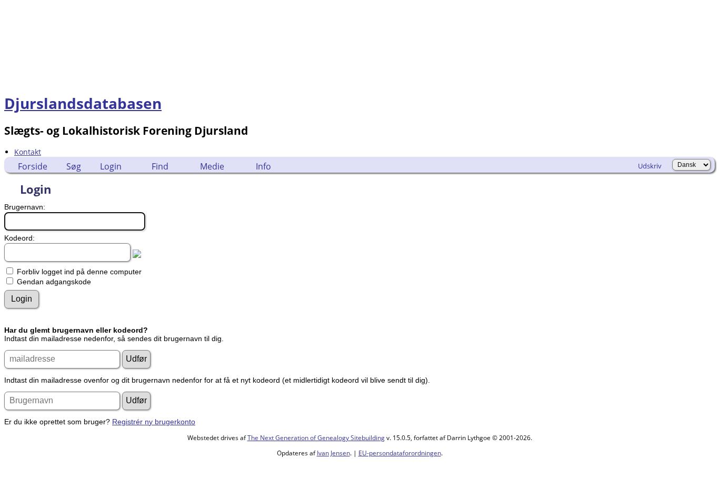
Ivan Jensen (333, 453)
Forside (32, 166)
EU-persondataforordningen (399, 453)
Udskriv (650, 166)
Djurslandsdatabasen (83, 103)
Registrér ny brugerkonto (153, 421)
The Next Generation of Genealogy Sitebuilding (316, 437)
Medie (212, 166)
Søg (73, 166)
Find (160, 166)
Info (263, 166)
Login (111, 166)
